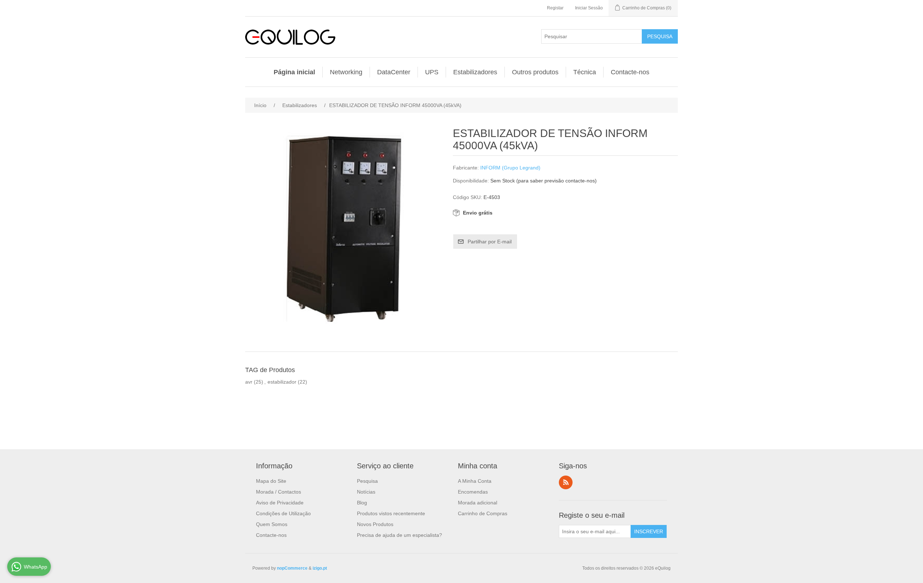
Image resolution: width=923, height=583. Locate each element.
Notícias (366, 492)
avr (248, 382)
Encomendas (473, 492)
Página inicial (294, 72)
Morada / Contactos (278, 492)
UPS (431, 72)
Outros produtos (535, 72)
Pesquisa (367, 481)
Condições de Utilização (283, 513)
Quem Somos (271, 524)
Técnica (584, 72)
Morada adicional (477, 502)
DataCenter (393, 72)
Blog (362, 502)
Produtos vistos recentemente (391, 513)
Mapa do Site (271, 481)
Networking (346, 72)
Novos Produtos (375, 524)
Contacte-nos (630, 72)
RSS (566, 482)
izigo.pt (320, 568)
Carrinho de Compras (482, 513)
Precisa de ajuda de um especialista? (399, 535)
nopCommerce (292, 568)
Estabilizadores (475, 72)
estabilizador (282, 382)
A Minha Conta (474, 481)
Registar (555, 7)
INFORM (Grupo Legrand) (510, 168)
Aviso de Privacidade (280, 502)
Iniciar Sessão (589, 7)
